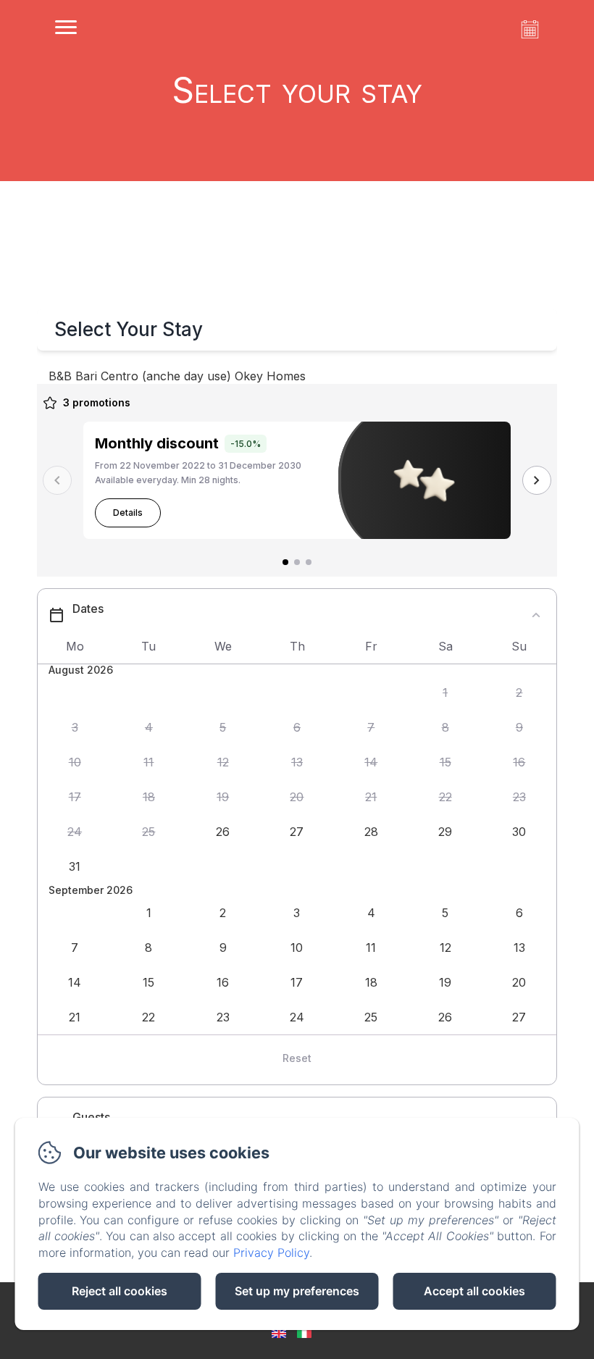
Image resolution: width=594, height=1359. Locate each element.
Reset (297, 1058)
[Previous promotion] (57, 480)
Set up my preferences (297, 1291)
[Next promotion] (536, 480)
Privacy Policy (271, 1252)
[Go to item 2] (297, 562)
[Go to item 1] (285, 562)
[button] (445, 693)
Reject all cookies (119, 1291)
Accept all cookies (474, 1291)
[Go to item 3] (308, 562)
